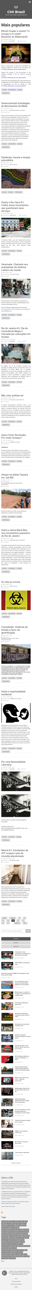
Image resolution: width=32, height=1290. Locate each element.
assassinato (14, 1246)
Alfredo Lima (19, 1229)
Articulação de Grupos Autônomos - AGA (12, 1244)
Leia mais (4, 90)
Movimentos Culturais (15, 698)
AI (18, 1227)
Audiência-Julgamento (17, 1254)
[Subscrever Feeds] (16, 1212)
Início (16, 1278)
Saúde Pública (13, 164)
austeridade (19, 1256)
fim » (25, 923)
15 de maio (14, 1221)
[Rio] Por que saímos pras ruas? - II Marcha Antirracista (22, 1079)
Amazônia (4, 1231)
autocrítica (26, 1256)
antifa (19, 1235)
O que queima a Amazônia (22, 1152)
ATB (26, 1250)
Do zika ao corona (10, 582)
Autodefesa (5, 1258)
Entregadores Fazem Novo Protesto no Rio (22, 1025)
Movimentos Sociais (15, 442)
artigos (16, 942)
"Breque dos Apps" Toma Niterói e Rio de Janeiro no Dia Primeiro (22, 1047)
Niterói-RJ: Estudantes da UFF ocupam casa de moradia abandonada (14, 853)
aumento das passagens (8, 1256)
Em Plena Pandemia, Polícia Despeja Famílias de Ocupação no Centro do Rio (22, 1111)
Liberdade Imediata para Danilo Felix (21, 1003)
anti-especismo (13, 1235)
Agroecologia (5, 1227)
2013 (23, 1221)
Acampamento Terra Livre (8, 1225)
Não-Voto (22, 399)
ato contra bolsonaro (7, 1252)
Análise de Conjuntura (23, 1231)
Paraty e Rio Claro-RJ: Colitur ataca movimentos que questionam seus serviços (15, 206)
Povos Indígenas (5, 483)
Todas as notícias (15, 1163)
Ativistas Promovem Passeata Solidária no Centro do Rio (23, 1036)
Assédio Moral (12, 1248)
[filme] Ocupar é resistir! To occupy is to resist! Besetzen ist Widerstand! (15, 34)
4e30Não (4, 1223)
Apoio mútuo (5, 1239)
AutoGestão (12, 1258)
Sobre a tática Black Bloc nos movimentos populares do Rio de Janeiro (15, 533)
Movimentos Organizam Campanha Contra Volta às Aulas (22, 1015)
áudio (25, 1254)
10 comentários (12, 143)
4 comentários (11, 250)
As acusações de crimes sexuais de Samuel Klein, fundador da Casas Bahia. (22, 983)
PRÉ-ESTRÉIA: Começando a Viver (22, 963)
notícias (19, 938)
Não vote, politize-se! (12, 395)
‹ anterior (12, 918)
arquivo (16, 946)
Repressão (12, 341)
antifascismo (25, 1235)
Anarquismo (16, 1233)
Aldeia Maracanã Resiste (8, 1229)
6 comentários (11, 314)
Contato (16, 1286)
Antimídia (11, 1237)
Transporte (13, 215)
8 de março (18, 1223)
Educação (12, 41)
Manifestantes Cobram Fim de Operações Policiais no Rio (22, 1090)
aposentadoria (13, 1239)
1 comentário (11, 836)
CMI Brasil (16, 12)
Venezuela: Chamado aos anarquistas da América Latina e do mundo (14, 267)
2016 (26, 1221)
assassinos (5, 1248)
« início (4, 918)
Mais (2, 1261)
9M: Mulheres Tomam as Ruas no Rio (21, 1142)
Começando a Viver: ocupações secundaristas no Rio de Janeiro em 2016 (23, 953)
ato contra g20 (19, 1252)
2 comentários (11, 568)
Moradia (3, 638)
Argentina (21, 1239)
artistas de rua (6, 1246)
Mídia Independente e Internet (17, 110)
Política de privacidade (16, 1284)
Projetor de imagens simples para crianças (23, 1121)
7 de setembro (10, 1223)
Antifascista (5, 1237)
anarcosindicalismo (7, 1233)
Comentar (19, 89)
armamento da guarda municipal (10, 1241)
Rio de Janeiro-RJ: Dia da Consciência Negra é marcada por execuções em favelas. (16, 332)
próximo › (17, 923)
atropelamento (6, 1254)
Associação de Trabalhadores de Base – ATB (13, 1250)
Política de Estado (14, 274)
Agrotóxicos (13, 1227)
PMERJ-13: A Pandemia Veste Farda (21, 1131)
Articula (22, 1241)
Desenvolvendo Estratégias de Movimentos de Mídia (15, 105)
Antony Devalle (20, 1237)
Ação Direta (19, 1225)
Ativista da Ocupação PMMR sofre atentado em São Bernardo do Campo (15, 974)
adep (24, 1225)
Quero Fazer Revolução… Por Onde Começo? (14, 436)
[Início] (16, 7)
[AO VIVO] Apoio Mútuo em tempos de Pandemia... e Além (22, 1058)
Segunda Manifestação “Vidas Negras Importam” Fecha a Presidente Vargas (22, 1068)
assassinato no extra (24, 1246)
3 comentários (11, 421)
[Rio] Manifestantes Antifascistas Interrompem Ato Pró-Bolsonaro (22, 1100)
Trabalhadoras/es (14, 540)
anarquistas (24, 1233)
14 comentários (12, 89)
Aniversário (5, 1235)
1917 (20, 1221)
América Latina (11, 1231)
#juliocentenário (6, 1221)
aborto (24, 1223)
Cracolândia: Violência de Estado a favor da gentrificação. (14, 630)
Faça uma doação (16, 1281)
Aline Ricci (26, 1229)
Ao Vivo (27, 1237)
